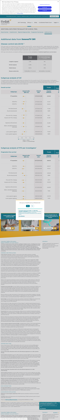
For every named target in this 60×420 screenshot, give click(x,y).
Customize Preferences (45, 4)
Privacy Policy (20, 13)
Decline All (44, 7)
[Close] (58, 1)
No (32, 206)
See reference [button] (22, 216)
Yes (28, 206)
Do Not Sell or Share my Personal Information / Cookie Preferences (14, 418)
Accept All (45, 10)
